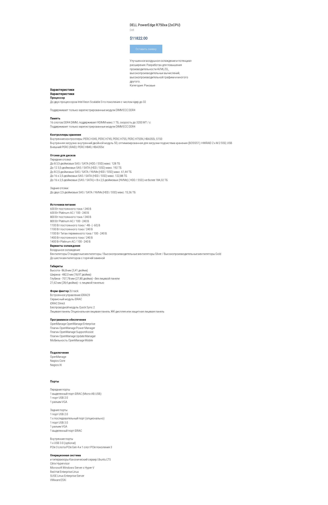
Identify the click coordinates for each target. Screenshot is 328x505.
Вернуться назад (18, 5)
